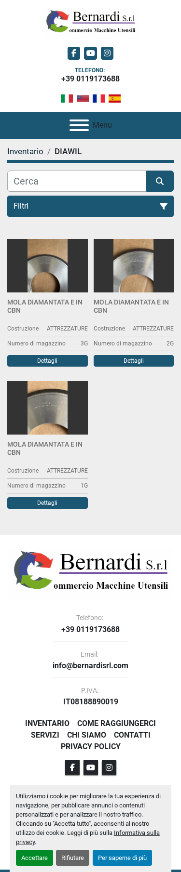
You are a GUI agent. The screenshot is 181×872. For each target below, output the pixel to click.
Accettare (34, 857)
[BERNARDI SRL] (90, 573)
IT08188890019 (90, 702)
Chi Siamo (86, 735)
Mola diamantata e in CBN (45, 306)
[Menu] (79, 125)
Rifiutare (72, 857)
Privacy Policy (91, 746)
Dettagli (47, 360)
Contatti (132, 735)
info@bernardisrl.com (90, 666)
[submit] (160, 181)
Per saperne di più (122, 857)
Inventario (47, 723)
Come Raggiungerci (116, 723)
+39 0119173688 (90, 78)
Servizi (45, 735)
